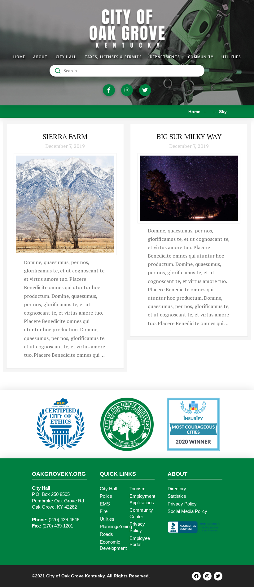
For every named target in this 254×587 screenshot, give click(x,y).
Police (106, 496)
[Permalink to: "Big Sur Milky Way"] (189, 188)
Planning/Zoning (116, 526)
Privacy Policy (182, 503)
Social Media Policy (187, 511)
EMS (105, 503)
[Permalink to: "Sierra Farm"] (65, 204)
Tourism (137, 488)
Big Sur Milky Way (188, 136)
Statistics (177, 496)
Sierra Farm (65, 136)
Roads (106, 534)
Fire (103, 511)
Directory (177, 488)
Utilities (107, 519)
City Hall (108, 488)
